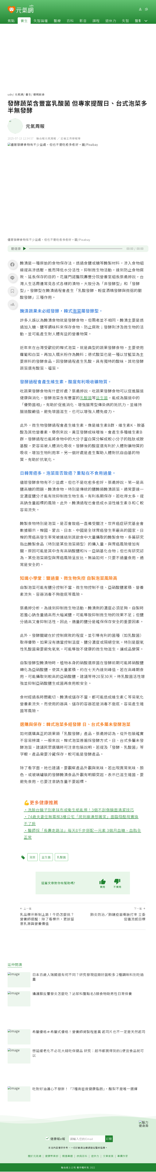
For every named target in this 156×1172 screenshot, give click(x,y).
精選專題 (67, 1156)
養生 (24, 20)
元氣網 (19, 94)
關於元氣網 (34, 1156)
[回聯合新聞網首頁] (11, 10)
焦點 (11, 20)
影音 (83, 20)
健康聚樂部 (51, 1156)
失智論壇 (40, 20)
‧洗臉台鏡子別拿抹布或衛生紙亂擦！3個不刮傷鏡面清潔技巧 (79, 809)
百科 (70, 20)
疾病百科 (82, 1156)
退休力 (110, 20)
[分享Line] (12, 277)
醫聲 (138, 20)
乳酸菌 (86, 397)
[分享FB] (12, 264)
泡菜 (76, 311)
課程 (96, 20)
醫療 (57, 20)
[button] (145, 20)
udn (10, 94)
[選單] (146, 9)
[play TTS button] (24, 248)
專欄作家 (122, 1156)
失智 (125, 20)
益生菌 (102, 397)
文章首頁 (108, 1156)
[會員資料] (140, 9)
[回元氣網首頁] (24, 9)
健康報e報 (57, 1139)
